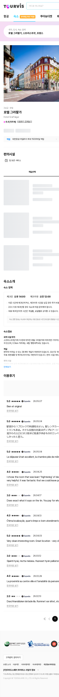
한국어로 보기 (12, 410)
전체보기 (7, 367)
